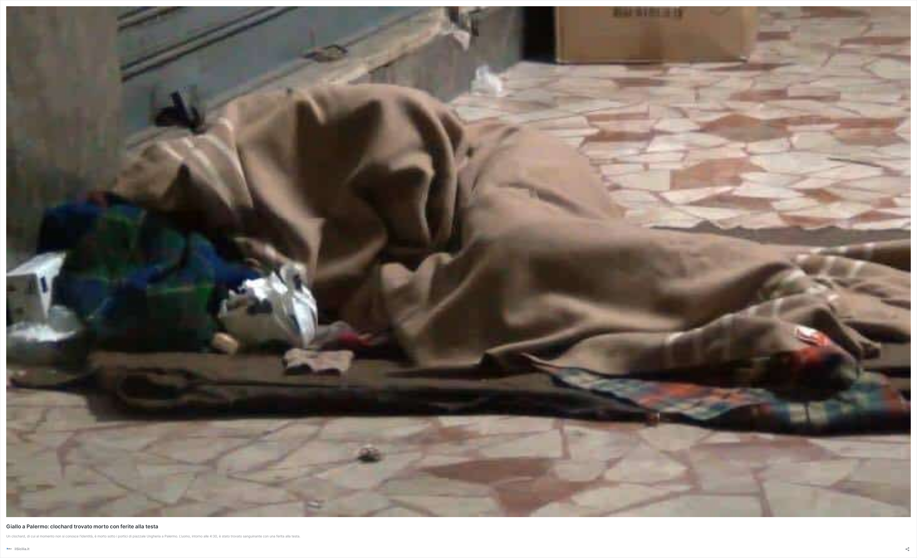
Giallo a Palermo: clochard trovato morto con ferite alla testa (82, 526)
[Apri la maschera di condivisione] (907, 547)
